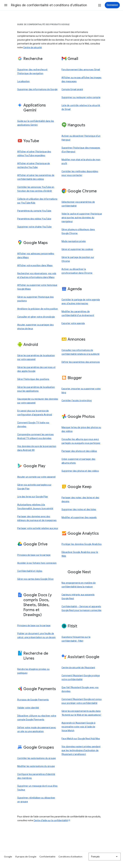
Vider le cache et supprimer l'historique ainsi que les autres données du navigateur (82, 218)
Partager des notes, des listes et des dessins (80, 499)
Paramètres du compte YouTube (34, 210)
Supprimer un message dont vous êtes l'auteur (37, 788)
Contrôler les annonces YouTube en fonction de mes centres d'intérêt (35, 189)
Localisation (23, 81)
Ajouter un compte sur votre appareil (36, 477)
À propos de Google (25, 856)
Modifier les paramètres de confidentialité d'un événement (78, 313)
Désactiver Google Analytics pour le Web (80, 554)
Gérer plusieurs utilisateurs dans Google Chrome (78, 231)
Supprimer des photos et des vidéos (80, 471)
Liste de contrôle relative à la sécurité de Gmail (81, 107)
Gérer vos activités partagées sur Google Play (34, 487)
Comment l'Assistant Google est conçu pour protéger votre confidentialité (82, 701)
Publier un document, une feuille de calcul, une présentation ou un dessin (36, 635)
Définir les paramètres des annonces (81, 362)
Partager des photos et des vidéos (79, 451)
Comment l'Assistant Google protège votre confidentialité (81, 677)
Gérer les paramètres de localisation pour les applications (36, 389)
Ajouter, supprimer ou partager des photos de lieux (35, 326)
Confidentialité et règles (29, 571)
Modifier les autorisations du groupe (36, 766)
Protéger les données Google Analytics (82, 544)
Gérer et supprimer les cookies (77, 249)
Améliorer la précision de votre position (37, 308)
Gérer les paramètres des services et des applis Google (36, 369)
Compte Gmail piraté (72, 89)
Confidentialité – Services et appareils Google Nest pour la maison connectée (81, 608)
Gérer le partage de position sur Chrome (78, 259)
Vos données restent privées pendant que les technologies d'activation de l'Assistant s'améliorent (81, 750)
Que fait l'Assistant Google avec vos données (80, 689)
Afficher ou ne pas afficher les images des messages (82, 79)
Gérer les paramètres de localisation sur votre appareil (36, 357)
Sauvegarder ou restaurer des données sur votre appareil (37, 401)
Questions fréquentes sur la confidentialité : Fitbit (76, 639)
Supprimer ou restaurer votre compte (81, 97)
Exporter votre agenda (73, 323)
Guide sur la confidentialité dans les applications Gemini (35, 123)
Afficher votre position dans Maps (35, 265)
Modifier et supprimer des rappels (79, 517)
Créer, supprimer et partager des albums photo (78, 461)
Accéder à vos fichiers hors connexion (37, 563)
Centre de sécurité (32, 47)
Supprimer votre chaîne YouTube (34, 226)
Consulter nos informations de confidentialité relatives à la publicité (80, 352)
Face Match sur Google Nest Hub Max (81, 738)
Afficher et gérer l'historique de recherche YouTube (33, 165)
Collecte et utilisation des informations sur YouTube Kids (37, 201)
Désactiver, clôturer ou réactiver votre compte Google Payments (36, 717)
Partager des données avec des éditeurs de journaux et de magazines (37, 518)
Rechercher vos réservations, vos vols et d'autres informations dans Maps (36, 275)
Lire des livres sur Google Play (32, 496)
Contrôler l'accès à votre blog (77, 400)
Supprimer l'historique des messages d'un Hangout (81, 149)
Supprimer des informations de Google (37, 89)
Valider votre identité (28, 707)
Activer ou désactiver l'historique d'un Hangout (81, 138)
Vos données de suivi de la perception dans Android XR (36, 448)
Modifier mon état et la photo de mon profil (81, 161)
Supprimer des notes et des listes (79, 509)
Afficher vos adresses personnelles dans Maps (35, 255)
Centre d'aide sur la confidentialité (51, 820)
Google (8, 856)
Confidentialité (47, 856)
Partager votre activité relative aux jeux (37, 528)
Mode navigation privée (74, 241)
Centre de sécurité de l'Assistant (78, 667)
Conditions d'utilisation (70, 856)
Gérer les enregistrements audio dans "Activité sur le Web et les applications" (81, 713)
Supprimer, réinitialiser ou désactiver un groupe (36, 799)
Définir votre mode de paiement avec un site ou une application (36, 729)
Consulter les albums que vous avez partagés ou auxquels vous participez (81, 441)
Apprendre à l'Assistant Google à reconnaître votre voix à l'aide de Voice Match (78, 727)
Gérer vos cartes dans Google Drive (35, 579)
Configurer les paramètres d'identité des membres (36, 776)
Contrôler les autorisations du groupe (36, 758)
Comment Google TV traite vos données (33, 424)
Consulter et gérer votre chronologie (36, 316)
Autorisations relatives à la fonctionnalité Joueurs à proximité (35, 506)
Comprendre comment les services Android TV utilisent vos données (35, 436)
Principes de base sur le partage (33, 555)
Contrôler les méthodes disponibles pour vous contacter (80, 173)
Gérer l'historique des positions (33, 379)
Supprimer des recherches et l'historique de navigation (32, 71)
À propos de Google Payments (33, 699)
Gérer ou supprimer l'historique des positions (35, 299)
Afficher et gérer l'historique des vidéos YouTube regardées (34, 153)
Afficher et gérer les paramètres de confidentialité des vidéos (35, 177)
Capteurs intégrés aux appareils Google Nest (78, 596)
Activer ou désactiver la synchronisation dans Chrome (77, 271)
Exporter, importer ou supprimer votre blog (81, 390)
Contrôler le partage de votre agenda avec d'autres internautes (81, 301)
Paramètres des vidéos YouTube (34, 218)
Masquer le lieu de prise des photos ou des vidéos (81, 429)
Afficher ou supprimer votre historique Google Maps (37, 287)
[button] (6, 5)
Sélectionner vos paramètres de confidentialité (78, 204)
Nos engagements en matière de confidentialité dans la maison (79, 585)
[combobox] (105, 856)
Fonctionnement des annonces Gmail (81, 69)
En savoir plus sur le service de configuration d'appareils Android (34, 412)
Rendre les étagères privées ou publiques (33, 671)
